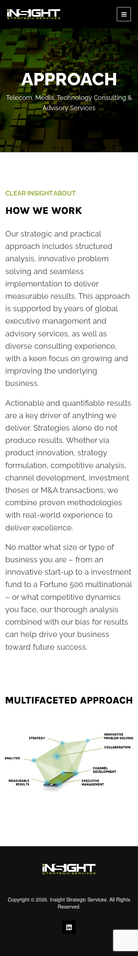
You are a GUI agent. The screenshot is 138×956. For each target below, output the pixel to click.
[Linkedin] (69, 927)
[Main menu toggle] (124, 14)
